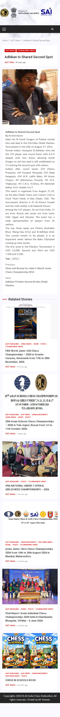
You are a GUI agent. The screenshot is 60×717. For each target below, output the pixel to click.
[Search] (52, 29)
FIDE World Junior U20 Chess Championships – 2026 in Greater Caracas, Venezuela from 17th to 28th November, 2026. (30, 321)
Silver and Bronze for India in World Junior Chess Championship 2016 (28, 268)
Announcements (40, 414)
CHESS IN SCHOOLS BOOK (30, 651)
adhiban (15, 259)
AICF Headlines (12, 344)
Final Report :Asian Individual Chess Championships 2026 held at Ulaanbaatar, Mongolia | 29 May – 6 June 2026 (30, 586)
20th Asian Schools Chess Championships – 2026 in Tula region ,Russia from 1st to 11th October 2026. (30, 392)
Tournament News (26, 51)
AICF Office (10, 62)
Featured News (45, 542)
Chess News (26, 344)
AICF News (10, 51)
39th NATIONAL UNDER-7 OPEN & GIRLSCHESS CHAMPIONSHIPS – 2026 (30, 459)
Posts (44, 344)
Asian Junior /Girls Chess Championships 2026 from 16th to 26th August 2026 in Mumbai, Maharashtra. (30, 519)
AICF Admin (10, 367)
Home (36, 344)
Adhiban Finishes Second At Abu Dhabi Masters (26, 282)
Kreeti (31, 699)
